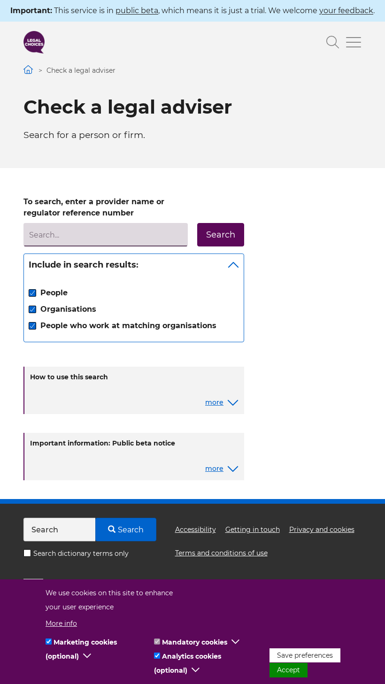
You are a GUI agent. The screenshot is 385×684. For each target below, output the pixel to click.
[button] (87, 656)
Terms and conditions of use (221, 553)
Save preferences (305, 655)
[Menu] (350, 43)
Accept (288, 670)
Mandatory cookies (194, 642)
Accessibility (195, 529)
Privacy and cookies (321, 529)
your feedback (346, 10)
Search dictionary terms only (81, 553)
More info (61, 623)
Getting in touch (252, 529)
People (54, 292)
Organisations (68, 309)
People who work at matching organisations (128, 325)
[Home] (34, 42)
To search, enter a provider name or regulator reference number (93, 207)
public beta (137, 10)
